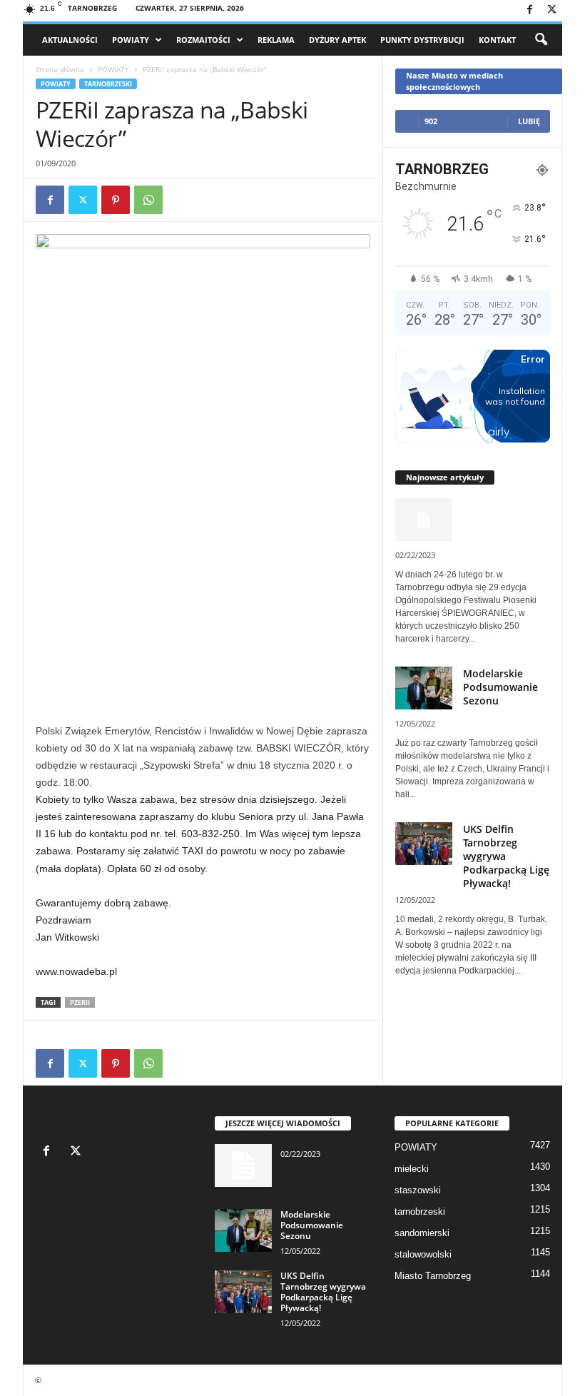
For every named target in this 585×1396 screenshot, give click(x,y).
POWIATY (130, 39)
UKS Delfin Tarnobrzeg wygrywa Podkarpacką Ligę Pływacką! (323, 1292)
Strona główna (60, 69)
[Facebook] (529, 10)
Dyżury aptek (337, 39)
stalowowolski (423, 1254)
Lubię (529, 121)
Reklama (276, 39)
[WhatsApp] (148, 200)
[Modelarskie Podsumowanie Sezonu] (243, 1230)
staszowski (418, 1190)
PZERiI (80, 1002)
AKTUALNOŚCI (70, 39)
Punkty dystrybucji (422, 39)
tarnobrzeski (108, 83)
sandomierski (422, 1233)
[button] (540, 40)
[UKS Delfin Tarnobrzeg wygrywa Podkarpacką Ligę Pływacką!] (243, 1291)
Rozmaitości (203, 39)
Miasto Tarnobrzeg (433, 1275)
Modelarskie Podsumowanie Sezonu (500, 687)
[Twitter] (551, 10)
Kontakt (497, 39)
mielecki (412, 1168)
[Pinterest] (115, 200)
